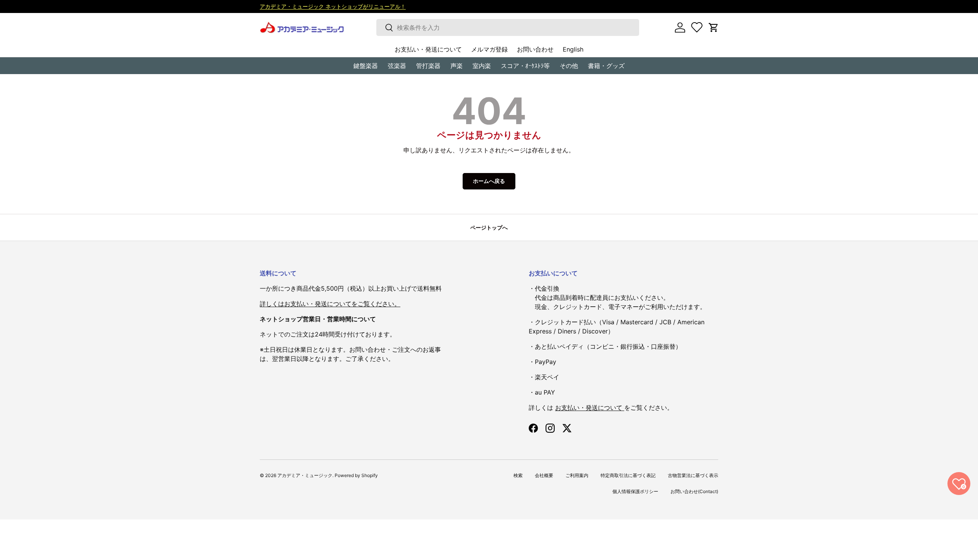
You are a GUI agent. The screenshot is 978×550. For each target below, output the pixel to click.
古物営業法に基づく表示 (693, 475)
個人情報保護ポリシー (635, 491)
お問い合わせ (535, 49)
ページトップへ (489, 227)
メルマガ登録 (489, 49)
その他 (569, 66)
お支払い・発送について (428, 49)
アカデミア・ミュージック (304, 475)
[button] (713, 27)
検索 (518, 475)
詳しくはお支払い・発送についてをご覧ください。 (330, 303)
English (573, 49)
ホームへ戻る (489, 181)
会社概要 (544, 475)
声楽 (456, 66)
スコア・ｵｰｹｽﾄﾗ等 (525, 66)
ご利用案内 (576, 475)
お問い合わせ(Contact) (694, 491)
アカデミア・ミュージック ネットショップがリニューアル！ (333, 6)
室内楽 (482, 66)
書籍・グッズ (606, 66)
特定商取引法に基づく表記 (628, 475)
